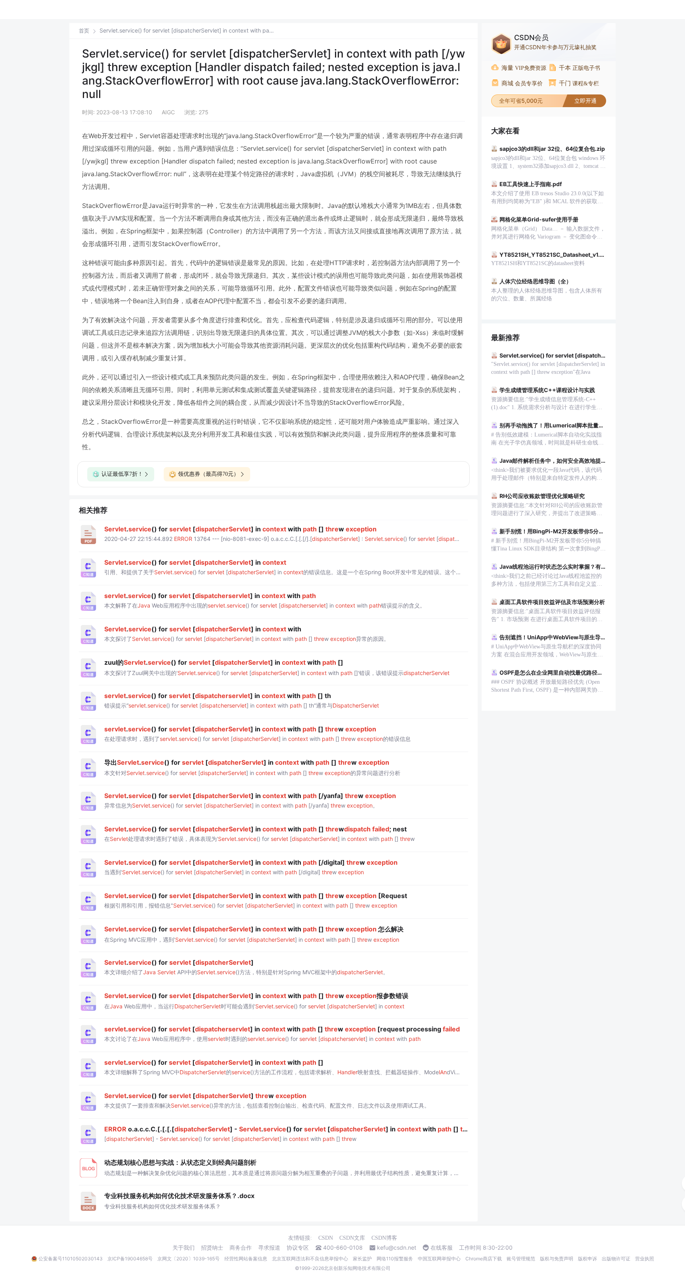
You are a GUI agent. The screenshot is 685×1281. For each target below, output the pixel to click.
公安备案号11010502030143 (70, 1259)
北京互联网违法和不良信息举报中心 (310, 1259)
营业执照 (644, 1259)
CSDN (325, 1238)
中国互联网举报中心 (439, 1259)
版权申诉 (587, 1259)
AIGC (168, 112)
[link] (84, 30)
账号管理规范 (521, 1259)
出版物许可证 (616, 1259)
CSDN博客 (384, 1238)
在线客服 (442, 1247)
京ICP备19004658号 (130, 1259)
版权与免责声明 (556, 1259)
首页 (84, 30)
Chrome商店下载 (483, 1259)
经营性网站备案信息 (245, 1259)
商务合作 (241, 1247)
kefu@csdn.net (396, 1247)
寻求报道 (269, 1247)
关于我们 (183, 1247)
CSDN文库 (352, 1238)
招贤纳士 (212, 1247)
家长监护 (362, 1259)
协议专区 (298, 1247)
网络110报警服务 (395, 1259)
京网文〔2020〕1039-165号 (188, 1259)
